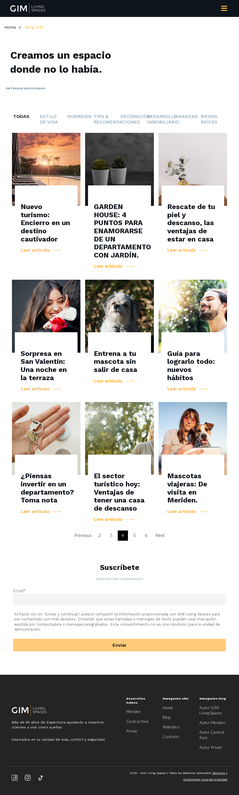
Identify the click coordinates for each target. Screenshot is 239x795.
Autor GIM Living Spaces (210, 710)
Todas (21, 116)
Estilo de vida (49, 119)
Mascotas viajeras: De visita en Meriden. (187, 488)
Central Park (137, 721)
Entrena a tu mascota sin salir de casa (115, 361)
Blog (166, 717)
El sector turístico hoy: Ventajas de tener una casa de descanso (119, 492)
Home (10, 27)
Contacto (171, 736)
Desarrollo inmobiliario (160, 119)
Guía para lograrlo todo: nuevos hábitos (191, 365)
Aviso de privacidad (214, 779)
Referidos (171, 726)
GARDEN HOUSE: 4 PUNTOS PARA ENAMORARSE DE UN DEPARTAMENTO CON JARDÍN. (122, 231)
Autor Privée (210, 747)
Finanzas (186, 116)
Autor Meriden (212, 722)
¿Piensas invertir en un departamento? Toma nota (47, 488)
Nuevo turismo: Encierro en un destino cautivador (45, 223)
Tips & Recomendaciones (107, 119)
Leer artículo (35, 250)
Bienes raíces (209, 119)
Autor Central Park (211, 735)
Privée (131, 730)
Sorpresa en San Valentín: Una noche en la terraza (44, 365)
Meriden (133, 711)
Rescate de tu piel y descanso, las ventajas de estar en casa (191, 223)
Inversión (79, 116)
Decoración (133, 116)
